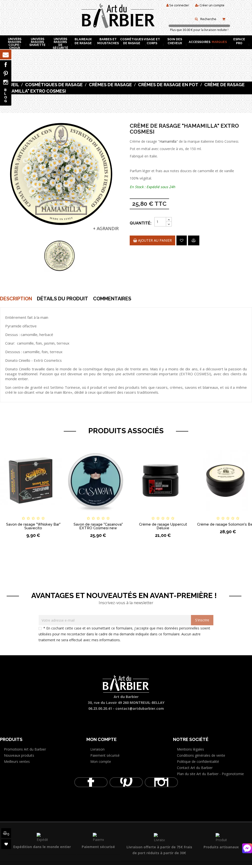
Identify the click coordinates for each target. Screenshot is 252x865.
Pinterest (5, 73)
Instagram (5, 82)
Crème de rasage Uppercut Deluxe (163, 526)
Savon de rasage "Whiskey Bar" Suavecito (33, 526)
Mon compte (100, 761)
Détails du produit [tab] (62, 298)
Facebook (5, 64)
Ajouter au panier (154, 240)
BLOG (5, 95)
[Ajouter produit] (193, 240)
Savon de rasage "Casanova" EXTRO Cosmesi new (98, 526)
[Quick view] (58, 514)
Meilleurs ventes (17, 761)
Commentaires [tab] (112, 298)
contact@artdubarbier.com (139, 708)
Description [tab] (16, 298)
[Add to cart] (8, 514)
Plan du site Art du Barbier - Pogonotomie (210, 773)
